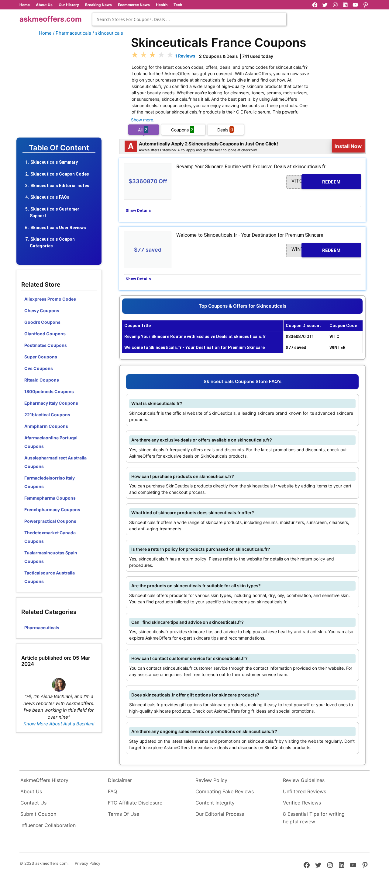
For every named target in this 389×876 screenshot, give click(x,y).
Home (24, 4)
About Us (44, 4)
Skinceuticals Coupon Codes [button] (59, 174)
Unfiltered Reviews (304, 791)
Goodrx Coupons (42, 322)
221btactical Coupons (47, 414)
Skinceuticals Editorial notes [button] (59, 185)
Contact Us (33, 803)
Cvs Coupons (38, 368)
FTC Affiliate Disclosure (135, 803)
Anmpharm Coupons (46, 426)
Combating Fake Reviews (224, 791)
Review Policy (211, 780)
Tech (178, 4)
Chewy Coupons (41, 310)
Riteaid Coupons (41, 379)
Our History (69, 4)
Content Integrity (215, 803)
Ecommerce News (134, 4)
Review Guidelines (304, 780)
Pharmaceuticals (41, 627)
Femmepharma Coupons (50, 498)
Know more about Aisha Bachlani (59, 724)
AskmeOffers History (44, 780)
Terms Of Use (123, 814)
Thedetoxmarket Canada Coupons (50, 537)
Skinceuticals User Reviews (58, 227)
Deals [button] (225, 129)
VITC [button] (315, 181)
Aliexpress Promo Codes (50, 299)
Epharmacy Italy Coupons (51, 403)
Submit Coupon (38, 814)
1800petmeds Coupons (49, 391)
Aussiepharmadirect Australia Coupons (55, 462)
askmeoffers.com (50, 19)
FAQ (112, 791)
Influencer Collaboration (48, 825)
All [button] (142, 129)
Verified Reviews (302, 803)
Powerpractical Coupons (50, 521)
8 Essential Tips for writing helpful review (314, 818)
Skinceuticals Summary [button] (54, 162)
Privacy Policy (87, 863)
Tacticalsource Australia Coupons (49, 577)
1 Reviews (185, 55)
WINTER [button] (315, 249)
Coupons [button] (182, 129)
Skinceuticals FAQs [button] (49, 197)
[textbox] (189, 19)
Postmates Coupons (45, 345)
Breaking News (98, 4)
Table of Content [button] (59, 148)
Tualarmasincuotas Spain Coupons (50, 557)
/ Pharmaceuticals (72, 33)
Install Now (348, 146)
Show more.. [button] (143, 119)
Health (161, 4)
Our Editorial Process (219, 814)
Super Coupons (40, 356)
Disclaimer (120, 780)
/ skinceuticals (107, 33)
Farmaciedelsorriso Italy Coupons (49, 482)
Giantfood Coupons (45, 333)
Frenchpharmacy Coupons (52, 509)
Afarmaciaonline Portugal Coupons (50, 442)
